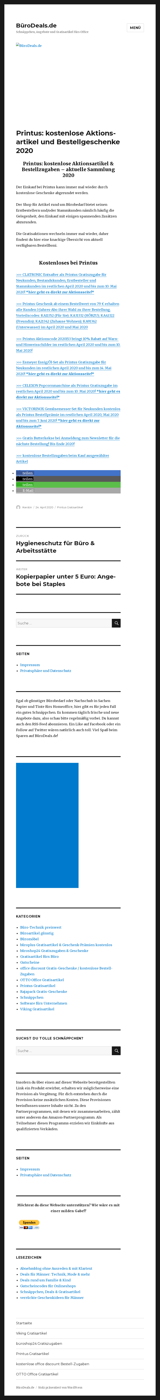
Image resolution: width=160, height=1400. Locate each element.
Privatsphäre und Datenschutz (45, 671)
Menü (135, 28)
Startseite (24, 1323)
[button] (25, 473)
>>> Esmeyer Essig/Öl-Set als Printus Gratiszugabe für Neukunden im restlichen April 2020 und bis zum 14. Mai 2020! (63, 368)
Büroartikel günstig (37, 933)
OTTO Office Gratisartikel (42, 980)
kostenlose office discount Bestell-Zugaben (52, 1364)
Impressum (30, 665)
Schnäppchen (31, 997)
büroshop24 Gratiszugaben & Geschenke (54, 951)
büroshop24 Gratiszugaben (39, 1344)
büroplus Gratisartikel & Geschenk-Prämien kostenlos (66, 945)
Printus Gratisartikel (70, 507)
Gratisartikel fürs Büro (39, 956)
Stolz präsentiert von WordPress (60, 1387)
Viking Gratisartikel (37, 1009)
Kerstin (27, 507)
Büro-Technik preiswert (40, 927)
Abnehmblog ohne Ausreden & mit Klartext (56, 1268)
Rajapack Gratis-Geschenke (43, 991)
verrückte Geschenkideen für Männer (52, 1298)
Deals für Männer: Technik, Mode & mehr (55, 1274)
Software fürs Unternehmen (43, 1003)
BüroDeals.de (36, 25)
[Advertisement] (80, 98)
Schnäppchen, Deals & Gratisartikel (50, 1292)
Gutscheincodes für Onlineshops (48, 1286)
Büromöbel (29, 939)
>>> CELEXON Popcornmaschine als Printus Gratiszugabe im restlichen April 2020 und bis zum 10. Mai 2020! (68, 391)
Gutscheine (29, 962)
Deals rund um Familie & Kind (45, 1280)
